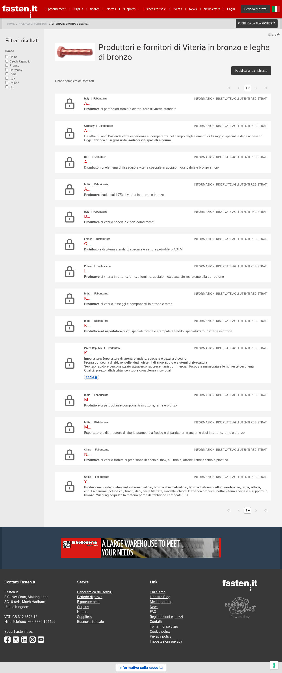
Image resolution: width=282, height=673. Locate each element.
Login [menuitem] (231, 9)
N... (87, 454)
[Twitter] (16, 641)
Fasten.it (20, 1)
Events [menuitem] (177, 9)
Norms (82, 611)
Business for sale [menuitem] (154, 9)
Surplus (83, 606)
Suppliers (84, 616)
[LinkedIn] (24, 641)
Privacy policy (160, 636)
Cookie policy (160, 631)
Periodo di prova (89, 596)
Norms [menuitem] (111, 9)
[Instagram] (33, 641)
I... (86, 271)
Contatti (156, 621)
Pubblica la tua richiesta (256, 23)
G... (87, 243)
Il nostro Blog (160, 596)
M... (87, 400)
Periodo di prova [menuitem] (255, 9)
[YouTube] (41, 641)
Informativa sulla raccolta (141, 667)
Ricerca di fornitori (33, 23)
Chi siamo (157, 592)
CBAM (90, 377)
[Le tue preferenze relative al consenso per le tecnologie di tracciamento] (274, 665)
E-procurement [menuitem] (55, 9)
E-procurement (88, 601)
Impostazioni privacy (166, 641)
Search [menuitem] (95, 9)
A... (87, 103)
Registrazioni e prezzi (166, 616)
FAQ (153, 611)
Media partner (160, 601)
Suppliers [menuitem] (129, 9)
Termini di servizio (164, 626)
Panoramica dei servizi (94, 592)
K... (87, 298)
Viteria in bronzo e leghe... (70, 23)
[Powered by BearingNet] (250, 608)
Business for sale (90, 621)
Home (11, 23)
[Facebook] (7, 641)
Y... (87, 481)
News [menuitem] (193, 9)
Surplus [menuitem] (78, 9)
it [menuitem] (276, 9)
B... (87, 216)
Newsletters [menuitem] (212, 9)
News (154, 606)
